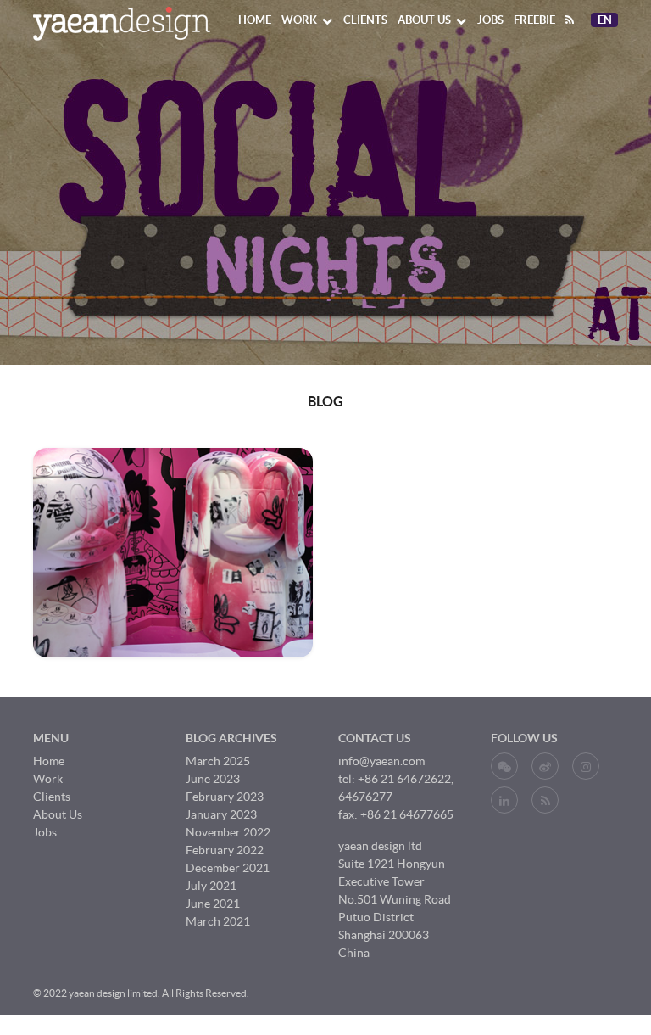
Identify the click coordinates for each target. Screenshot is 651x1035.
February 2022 (225, 850)
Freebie (534, 20)
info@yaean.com (381, 761)
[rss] (569, 20)
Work (299, 20)
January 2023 (221, 814)
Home (254, 20)
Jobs (490, 20)
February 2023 (225, 796)
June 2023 (213, 779)
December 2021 (228, 868)
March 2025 (218, 761)
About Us (424, 20)
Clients (365, 20)
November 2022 (228, 832)
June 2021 (213, 903)
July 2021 (211, 885)
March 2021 (218, 921)
